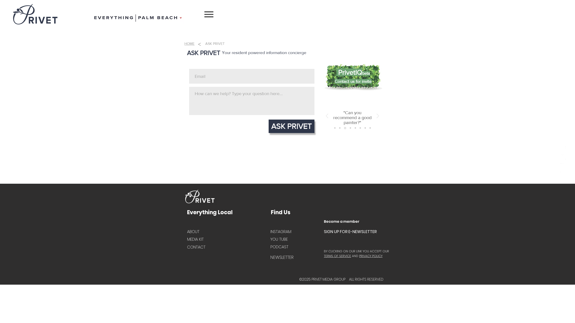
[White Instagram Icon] (563, 174)
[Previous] (327, 116)
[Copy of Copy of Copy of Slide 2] (350, 128)
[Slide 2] (335, 128)
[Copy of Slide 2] (340, 128)
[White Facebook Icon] (563, 148)
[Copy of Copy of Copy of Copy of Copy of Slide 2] (360, 128)
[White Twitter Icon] (563, 157)
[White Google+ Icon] (563, 166)
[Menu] (209, 14)
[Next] (378, 116)
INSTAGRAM (280, 231)
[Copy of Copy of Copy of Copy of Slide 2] (355, 128)
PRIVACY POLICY (371, 256)
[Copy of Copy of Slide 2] (345, 128)
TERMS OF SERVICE (337, 256)
